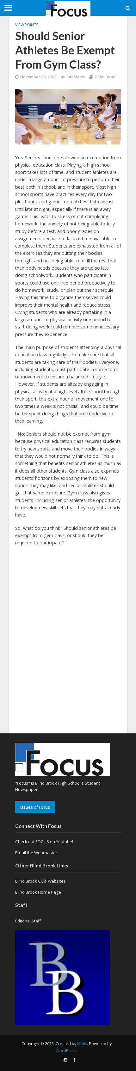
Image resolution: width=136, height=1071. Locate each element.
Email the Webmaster (36, 852)
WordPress (66, 1050)
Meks (82, 1043)
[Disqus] (68, 632)
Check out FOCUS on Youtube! (44, 841)
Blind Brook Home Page (38, 892)
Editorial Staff (28, 921)
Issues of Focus (35, 807)
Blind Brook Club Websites (40, 881)
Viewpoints (27, 25)
